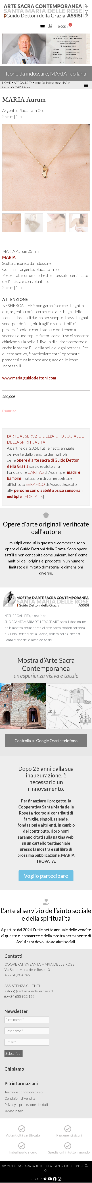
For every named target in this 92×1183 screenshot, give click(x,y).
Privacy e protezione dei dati (26, 1104)
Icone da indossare (47, 82)
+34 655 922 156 (21, 996)
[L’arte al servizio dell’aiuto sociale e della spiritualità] (46, 902)
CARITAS (35, 472)
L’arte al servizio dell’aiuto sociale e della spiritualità (46, 914)
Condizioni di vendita (20, 1098)
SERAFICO (36, 484)
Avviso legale (14, 1111)
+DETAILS (34, 496)
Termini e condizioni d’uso (23, 1092)
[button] (42, 26)
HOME (6, 82)
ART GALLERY (23, 82)
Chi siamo (14, 1068)
